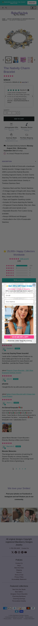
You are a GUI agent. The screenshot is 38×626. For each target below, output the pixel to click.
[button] (19, 320)
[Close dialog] (33, 284)
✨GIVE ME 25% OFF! (19, 337)
